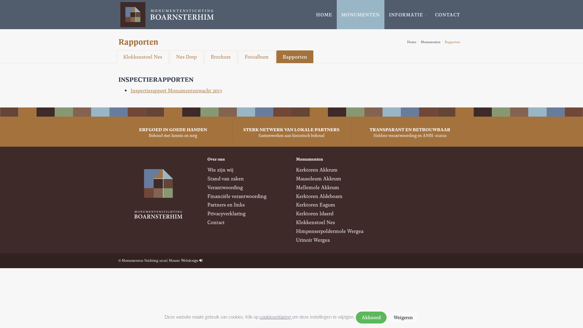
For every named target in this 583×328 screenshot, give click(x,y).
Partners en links (226, 204)
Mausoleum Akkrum (318, 178)
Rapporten (295, 56)
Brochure (221, 56)
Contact (447, 14)
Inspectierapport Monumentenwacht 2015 (176, 90)
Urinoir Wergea (313, 239)
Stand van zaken (225, 178)
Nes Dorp (186, 56)
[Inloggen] (201, 260)
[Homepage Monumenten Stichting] (167, 14)
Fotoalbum (257, 56)
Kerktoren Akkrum (317, 169)
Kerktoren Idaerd (314, 213)
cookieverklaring (276, 317)
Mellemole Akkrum (317, 187)
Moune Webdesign (183, 260)
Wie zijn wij (220, 169)
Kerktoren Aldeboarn (319, 196)
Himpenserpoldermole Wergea (329, 230)
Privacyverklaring (226, 213)
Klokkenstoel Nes (142, 56)
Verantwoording (225, 187)
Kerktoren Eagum (315, 204)
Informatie (406, 14)
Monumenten (360, 14)
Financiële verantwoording (237, 196)
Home (324, 14)
